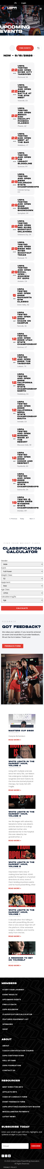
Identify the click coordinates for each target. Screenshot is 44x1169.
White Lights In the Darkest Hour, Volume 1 (21, 912)
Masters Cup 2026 (21, 731)
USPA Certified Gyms (13, 1055)
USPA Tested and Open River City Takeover (25, 70)
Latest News (9, 1116)
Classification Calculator (17, 1014)
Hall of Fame (9, 1060)
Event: (3, 568)
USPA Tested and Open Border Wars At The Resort (24, 436)
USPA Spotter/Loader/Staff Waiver (21, 1107)
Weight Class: (6, 575)
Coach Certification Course (18, 1050)
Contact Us (8, 1070)
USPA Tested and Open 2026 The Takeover (24, 359)
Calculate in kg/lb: (8, 597)
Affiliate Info (9, 1092)
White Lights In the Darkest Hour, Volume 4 (21, 763)
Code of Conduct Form (14, 1097)
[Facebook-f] (3, 1156)
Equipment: (5, 582)
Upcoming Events (11, 999)
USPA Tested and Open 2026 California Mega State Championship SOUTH (27, 410)
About (5, 1045)
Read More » (15, 740)
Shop (5, 1029)
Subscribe (36, 1146)
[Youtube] (9, 1156)
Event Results (9, 994)
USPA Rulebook (10, 1009)
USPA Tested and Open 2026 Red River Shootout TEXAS (25, 249)
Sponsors (7, 1024)
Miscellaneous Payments (15, 1111)
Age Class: (5, 589)
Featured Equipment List (15, 1019)
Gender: (4, 561)
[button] (40, 8)
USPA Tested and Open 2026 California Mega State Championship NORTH (27, 382)
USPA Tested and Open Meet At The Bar (24, 138)
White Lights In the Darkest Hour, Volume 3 (21, 814)
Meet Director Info (12, 1087)
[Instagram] (6, 1156)
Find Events (25, 48)
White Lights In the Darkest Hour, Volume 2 (21, 864)
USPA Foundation (11, 1065)
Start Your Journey (13, 989)
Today (22, 519)
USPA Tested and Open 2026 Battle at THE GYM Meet (25, 91)
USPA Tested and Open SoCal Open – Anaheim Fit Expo (24, 272)
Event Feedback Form (13, 1102)
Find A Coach (9, 1004)
